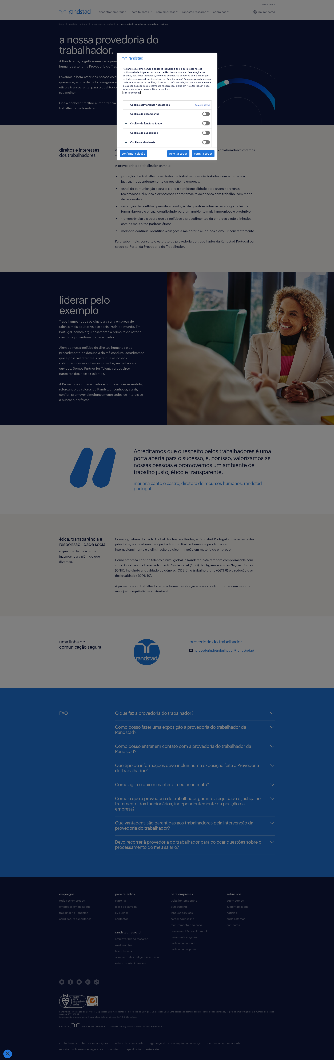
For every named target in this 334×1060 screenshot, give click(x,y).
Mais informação (131, 92)
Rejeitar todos (178, 153)
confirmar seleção (133, 153)
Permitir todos (203, 153)
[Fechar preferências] (7, 1054)
